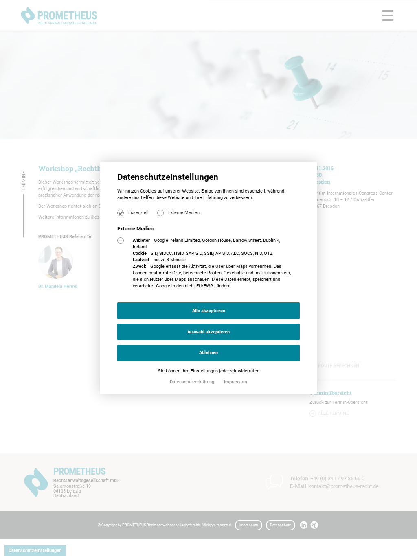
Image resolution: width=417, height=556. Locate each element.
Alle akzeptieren (208, 310)
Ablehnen (208, 352)
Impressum (235, 382)
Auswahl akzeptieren (208, 332)
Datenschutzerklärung (192, 382)
